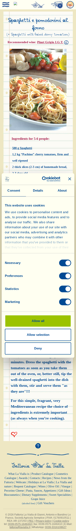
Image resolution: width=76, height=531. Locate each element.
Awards (23, 478)
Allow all (38, 321)
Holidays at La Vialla (41, 482)
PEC (31, 520)
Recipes (46, 478)
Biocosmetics (12, 494)
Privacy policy (44, 520)
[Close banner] (69, 179)
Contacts (35, 478)
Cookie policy (61, 520)
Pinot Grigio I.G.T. (50, 42)
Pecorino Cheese (14, 490)
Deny (38, 348)
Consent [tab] (13, 190)
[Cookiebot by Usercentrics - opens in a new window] (44, 179)
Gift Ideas (64, 490)
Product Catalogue (42, 473)
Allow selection (38, 334)
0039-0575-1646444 (20, 524)
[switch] (65, 276)
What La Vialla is (18, 473)
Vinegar (66, 486)
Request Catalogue (25, 486)
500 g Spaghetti (22, 148)
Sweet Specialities (60, 494)
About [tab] (62, 190)
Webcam (21, 482)
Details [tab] (38, 190)
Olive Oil (53, 486)
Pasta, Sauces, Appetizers (41, 490)
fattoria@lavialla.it (20, 527)
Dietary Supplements (34, 494)
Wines (41, 486)
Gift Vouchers (46, 503)
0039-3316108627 (55, 527)
